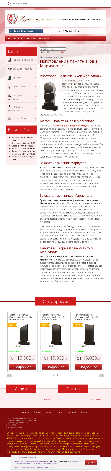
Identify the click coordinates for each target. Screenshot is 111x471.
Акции (48, 412)
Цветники (17, 77)
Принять (91, 462)
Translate (60, 52)
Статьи (59, 412)
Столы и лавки (19, 86)
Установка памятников (15, 108)
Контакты (44, 38)
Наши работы (19, 118)
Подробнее (22, 367)
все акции (46, 399)
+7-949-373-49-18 (70, 30)
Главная (25, 412)
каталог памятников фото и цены (71, 125)
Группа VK (30, 38)
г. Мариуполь (59, 57)
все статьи (96, 399)
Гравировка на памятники (17, 97)
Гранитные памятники (23, 59)
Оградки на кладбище (23, 68)
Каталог (18, 38)
